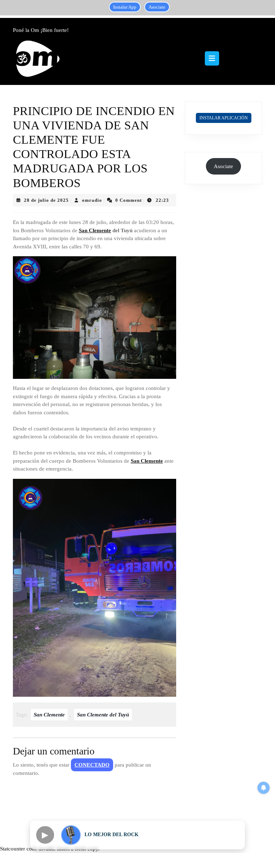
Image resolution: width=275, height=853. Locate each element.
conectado (92, 765)
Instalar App (124, 7)
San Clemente (95, 230)
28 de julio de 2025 (46, 200)
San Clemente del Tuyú (103, 715)
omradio (92, 200)
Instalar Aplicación (223, 117)
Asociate (157, 7)
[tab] (212, 58)
